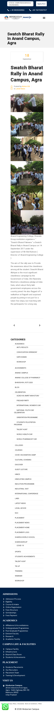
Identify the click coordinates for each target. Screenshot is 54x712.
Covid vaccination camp (25, 455)
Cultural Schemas (23, 460)
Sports (18, 552)
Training (18, 571)
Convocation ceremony (27, 352)
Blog (17, 387)
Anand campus (21, 373)
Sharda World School (25, 537)
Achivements (20, 368)
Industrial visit (22, 489)
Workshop (19, 581)
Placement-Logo (22, 532)
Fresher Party (23, 400)
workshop (21, 362)
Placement (19, 518)
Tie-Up (17, 566)
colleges (19, 445)
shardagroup (21, 542)
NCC (16, 513)
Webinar (18, 576)
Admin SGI (26, 86)
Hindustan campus (23, 479)
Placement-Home (22, 527)
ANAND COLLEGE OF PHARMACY (27, 378)
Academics (19, 344)
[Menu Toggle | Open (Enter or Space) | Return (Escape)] (44, 17)
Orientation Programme (27, 417)
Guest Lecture (21, 469)
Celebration (20, 392)
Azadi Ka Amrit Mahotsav (28, 396)
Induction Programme (24, 484)
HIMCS (17, 474)
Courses (18, 450)
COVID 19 (20, 545)
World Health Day (25, 434)
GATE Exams (22, 357)
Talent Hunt (22, 429)
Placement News (22, 523)
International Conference (26, 494)
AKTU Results (22, 347)
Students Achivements (25, 556)
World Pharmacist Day (27, 439)
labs (17, 498)
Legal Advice (20, 508)
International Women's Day (29, 405)
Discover (19, 465)
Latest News (20, 89)
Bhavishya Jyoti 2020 (24, 382)
